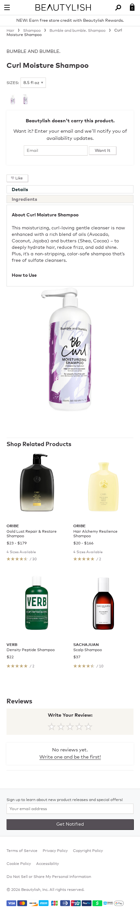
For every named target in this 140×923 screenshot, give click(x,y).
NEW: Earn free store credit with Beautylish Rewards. (70, 20)
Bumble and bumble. (34, 51)
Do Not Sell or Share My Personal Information (49, 877)
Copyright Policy (88, 851)
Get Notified (70, 824)
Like (19, 178)
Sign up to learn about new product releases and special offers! (65, 800)
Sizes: (13, 83)
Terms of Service (22, 851)
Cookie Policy (19, 864)
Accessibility (47, 864)
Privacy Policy (55, 851)
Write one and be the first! (70, 757)
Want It (102, 151)
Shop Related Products (39, 444)
